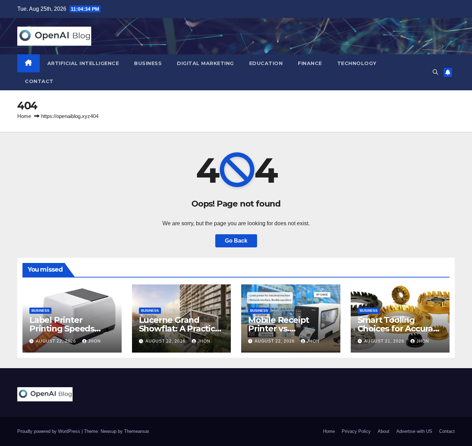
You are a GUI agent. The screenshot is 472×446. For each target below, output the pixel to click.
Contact (39, 81)
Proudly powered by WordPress (49, 431)
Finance (310, 63)
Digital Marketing (205, 63)
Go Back (236, 241)
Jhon (94, 341)
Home (24, 116)
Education (266, 63)
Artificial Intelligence (83, 63)
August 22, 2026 (56, 341)
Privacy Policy (356, 431)
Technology (357, 63)
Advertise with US (414, 431)
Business (148, 63)
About (383, 431)
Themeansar (136, 431)
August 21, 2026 (385, 341)
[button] (435, 72)
